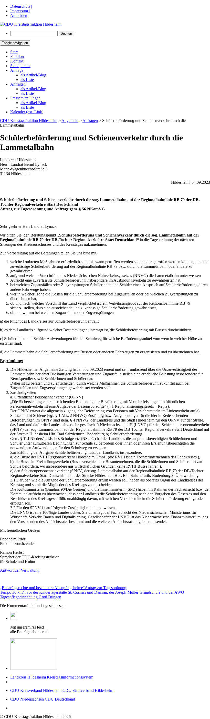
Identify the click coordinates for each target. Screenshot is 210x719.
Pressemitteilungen (25, 98)
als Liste (27, 79)
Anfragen (18, 84)
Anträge (16, 70)
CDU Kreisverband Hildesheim (35, 690)
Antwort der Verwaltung (19, 570)
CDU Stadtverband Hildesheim (87, 690)
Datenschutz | (21, 6)
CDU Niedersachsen (27, 699)
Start (14, 52)
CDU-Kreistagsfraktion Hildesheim (28, 120)
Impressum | (20, 11)
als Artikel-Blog (33, 75)
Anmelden (18, 15)
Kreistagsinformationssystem (70, 677)
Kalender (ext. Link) (26, 112)
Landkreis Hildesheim (28, 677)
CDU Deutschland (60, 699)
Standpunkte (20, 66)
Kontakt (16, 61)
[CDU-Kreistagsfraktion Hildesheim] (30, 24)
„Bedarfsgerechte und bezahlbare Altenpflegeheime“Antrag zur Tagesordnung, (63, 588)
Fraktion (17, 56)
